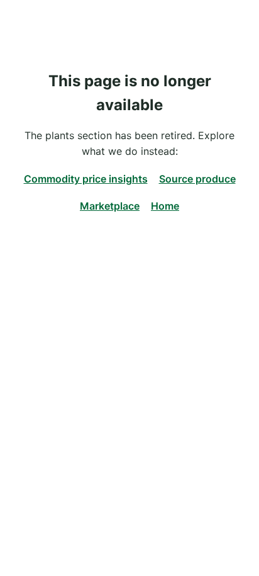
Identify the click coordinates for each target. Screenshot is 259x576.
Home (165, 206)
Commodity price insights (86, 178)
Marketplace (110, 206)
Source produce (197, 178)
